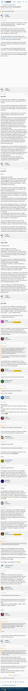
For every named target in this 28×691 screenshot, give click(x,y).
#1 (26, 20)
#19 (26, 618)
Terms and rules (10, 688)
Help (22, 688)
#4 (26, 240)
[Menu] (2, 2)
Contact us (3, 688)
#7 (26, 343)
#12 (26, 441)
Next (14, 675)
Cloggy (3, 8)
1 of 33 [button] (10, 675)
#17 (26, 570)
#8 (26, 374)
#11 (26, 422)
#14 (26, 485)
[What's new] (23, 1)
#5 (26, 301)
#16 (26, 538)
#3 (26, 168)
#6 (26, 325)
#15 (26, 507)
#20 (26, 645)
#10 (26, 402)
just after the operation (12, 37)
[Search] (26, 1)
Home (2, 689)
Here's (2, 48)
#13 (26, 465)
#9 (26, 385)
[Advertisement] (14, 71)
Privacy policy (17, 688)
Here (2, 42)
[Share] (25, 20)
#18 (26, 592)
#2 (26, 94)
